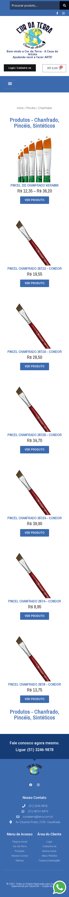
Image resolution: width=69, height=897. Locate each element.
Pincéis (31, 108)
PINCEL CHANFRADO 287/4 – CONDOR (34, 601)
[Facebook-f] (57, 13)
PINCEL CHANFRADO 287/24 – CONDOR (34, 518)
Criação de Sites (50, 886)
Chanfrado (46, 120)
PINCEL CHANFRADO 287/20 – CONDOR (34, 434)
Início (20, 108)
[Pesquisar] (64, 5)
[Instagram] (63, 13)
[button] (10, 83)
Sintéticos (44, 125)
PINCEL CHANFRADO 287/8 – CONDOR (34, 684)
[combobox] (35, 5)
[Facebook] (30, 784)
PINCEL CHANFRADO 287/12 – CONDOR (34, 268)
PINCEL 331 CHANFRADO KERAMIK (35, 185)
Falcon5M (34, 886)
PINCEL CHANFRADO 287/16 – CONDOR (34, 351)
